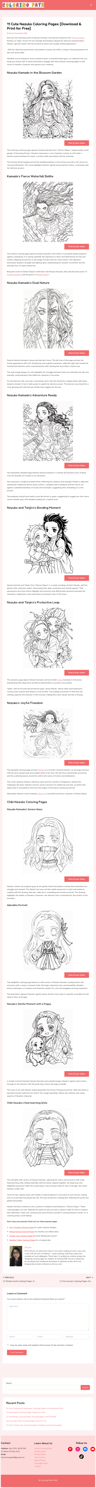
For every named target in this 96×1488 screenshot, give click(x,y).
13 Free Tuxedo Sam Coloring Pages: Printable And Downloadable (34, 1425)
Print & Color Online (76, 143)
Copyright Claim (41, 1463)
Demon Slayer (78, 38)
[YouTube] (92, 1449)
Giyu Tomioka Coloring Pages (22, 1227)
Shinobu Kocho (42, 274)
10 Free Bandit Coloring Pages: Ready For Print (26, 1412)
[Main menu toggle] (91, 4)
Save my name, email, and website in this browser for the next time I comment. (41, 1345)
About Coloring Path (43, 1448)
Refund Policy (40, 1460)
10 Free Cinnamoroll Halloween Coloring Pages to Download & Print (34, 1408)
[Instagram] (78, 1449)
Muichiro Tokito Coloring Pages (22, 1240)
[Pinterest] (70, 1449)
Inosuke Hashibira (14, 274)
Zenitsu (41, 793)
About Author (40, 1451)
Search (9, 1383)
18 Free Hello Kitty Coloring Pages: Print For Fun (26, 1421)
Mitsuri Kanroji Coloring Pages (22, 1231)
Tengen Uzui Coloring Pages (21, 1236)
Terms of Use (39, 1457)
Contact (37, 1466)
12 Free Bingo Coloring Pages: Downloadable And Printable (31, 1416)
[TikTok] (81, 1456)
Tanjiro (60, 680)
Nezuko (41, 770)
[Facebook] (85, 1449)
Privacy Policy (40, 1454)
